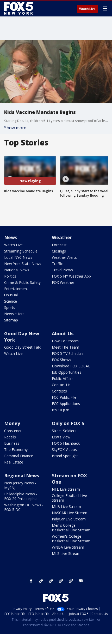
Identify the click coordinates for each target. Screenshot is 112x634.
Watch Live (87, 9)
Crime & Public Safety (22, 282)
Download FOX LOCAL (71, 365)
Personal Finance (18, 455)
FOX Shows (61, 359)
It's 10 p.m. (61, 409)
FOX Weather (63, 282)
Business (11, 443)
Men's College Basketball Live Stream (71, 527)
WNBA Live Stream (68, 547)
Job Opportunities (66, 372)
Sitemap (11, 320)
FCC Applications (66, 403)
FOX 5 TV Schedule (68, 353)
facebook (31, 581)
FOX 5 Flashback (66, 443)
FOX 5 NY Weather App (71, 276)
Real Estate (13, 462)
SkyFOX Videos (64, 449)
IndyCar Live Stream (69, 518)
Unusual (11, 294)
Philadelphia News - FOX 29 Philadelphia (21, 496)
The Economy (16, 449)
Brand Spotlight (65, 455)
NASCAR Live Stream (69, 512)
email (81, 581)
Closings (59, 251)
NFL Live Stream (66, 489)
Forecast (59, 244)
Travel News (62, 269)
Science (10, 301)
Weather (62, 237)
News (10, 237)
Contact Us (61, 384)
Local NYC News (18, 257)
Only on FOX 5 (68, 423)
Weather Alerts (64, 257)
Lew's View (61, 437)
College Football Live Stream (69, 498)
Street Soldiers (64, 430)
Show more (15, 128)
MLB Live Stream (66, 506)
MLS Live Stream (66, 553)
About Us (62, 333)
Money (12, 423)
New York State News (22, 263)
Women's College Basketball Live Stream (71, 538)
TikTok (51, 581)
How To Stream (65, 340)
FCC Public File (64, 397)
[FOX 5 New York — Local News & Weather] (19, 8)
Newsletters (14, 313)
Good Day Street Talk (22, 347)
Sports (9, 307)
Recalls (10, 437)
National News (16, 269)
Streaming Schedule (21, 251)
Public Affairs (62, 378)
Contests (59, 391)
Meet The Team (65, 347)
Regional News (21, 475)
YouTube (61, 581)
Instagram (41, 581)
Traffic (57, 263)
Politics (10, 276)
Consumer (13, 430)
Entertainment (16, 288)
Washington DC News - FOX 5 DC (23, 507)
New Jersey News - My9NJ (20, 485)
